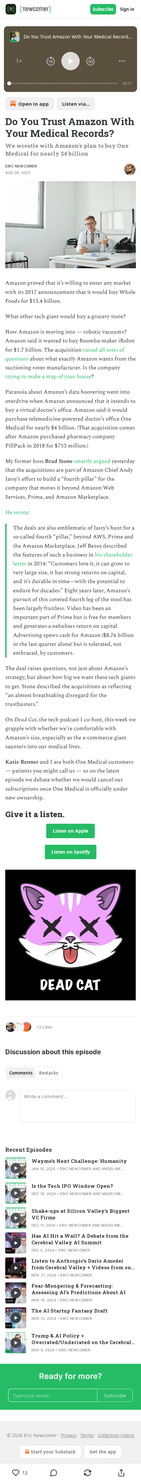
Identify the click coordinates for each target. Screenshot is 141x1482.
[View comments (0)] (53, 1472)
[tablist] (33, 1072)
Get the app (103, 1452)
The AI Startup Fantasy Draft (69, 1310)
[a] (15, 1168)
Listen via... (76, 103)
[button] (19, 61)
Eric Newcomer (21, 166)
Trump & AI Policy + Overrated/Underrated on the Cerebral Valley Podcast (81, 1338)
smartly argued (92, 461)
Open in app (33, 103)
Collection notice (116, 1435)
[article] (70, 1168)
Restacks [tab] (48, 1073)
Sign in (127, 9)
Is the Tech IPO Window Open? (72, 1186)
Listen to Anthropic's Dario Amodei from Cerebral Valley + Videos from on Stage (81, 1264)
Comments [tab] (20, 1073)
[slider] (63, 83)
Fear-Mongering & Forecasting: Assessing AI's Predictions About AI (78, 1289)
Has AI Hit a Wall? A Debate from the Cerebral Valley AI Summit (80, 1239)
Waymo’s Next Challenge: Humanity (79, 1161)
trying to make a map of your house (48, 376)
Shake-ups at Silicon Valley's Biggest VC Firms (80, 1214)
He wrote (16, 512)
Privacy (68, 1435)
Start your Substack (53, 1452)
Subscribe (103, 9)
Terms (87, 1435)
